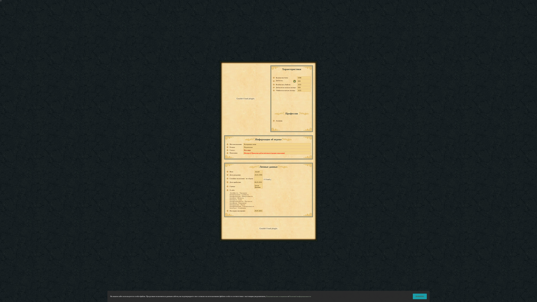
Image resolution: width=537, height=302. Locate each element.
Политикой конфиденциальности (300, 296)
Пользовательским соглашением (276, 296)
